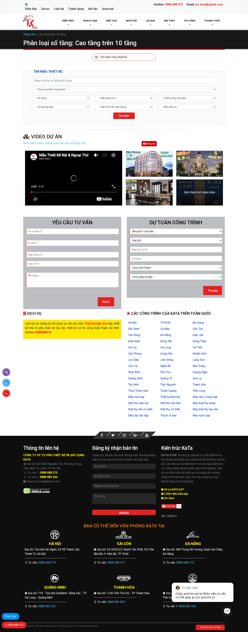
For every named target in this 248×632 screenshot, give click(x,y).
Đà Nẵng (165, 335)
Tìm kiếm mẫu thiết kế (113, 57)
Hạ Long (165, 347)
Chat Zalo (10, 616)
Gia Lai (132, 347)
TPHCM (165, 322)
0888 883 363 (49, 477)
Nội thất (169, 20)
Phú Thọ (165, 372)
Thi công (190, 20)
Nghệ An (165, 366)
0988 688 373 (174, 4)
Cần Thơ (198, 329)
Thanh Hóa (199, 384)
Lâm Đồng (166, 360)
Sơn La (197, 378)
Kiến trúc (68, 20)
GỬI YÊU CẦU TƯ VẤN (210, 627)
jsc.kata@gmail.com (209, 4)
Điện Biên (134, 341)
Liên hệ (59, 9)
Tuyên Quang (168, 390)
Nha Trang (199, 366)
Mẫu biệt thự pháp (204, 403)
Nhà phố (131, 20)
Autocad (107, 9)
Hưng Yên (166, 353)
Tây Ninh (133, 384)
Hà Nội (132, 322)
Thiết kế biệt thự (170, 397)
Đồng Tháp (199, 341)
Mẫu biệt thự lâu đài (205, 409)
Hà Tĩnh (197, 347)
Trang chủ (29, 34)
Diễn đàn (31, 9)
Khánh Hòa (199, 353)
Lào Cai (133, 366)
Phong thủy (212, 20)
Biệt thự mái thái (170, 403)
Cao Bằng (134, 335)
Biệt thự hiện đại (138, 403)
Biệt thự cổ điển (170, 409)
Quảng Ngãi (200, 372)
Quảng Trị (166, 378)
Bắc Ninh (133, 329)
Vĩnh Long (199, 390)
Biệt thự (111, 20)
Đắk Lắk (198, 335)
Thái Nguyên (168, 384)
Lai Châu (133, 360)
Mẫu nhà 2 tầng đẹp (205, 397)
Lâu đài (150, 20)
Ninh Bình (134, 372)
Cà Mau (165, 329)
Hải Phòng (134, 353)
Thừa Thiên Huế (138, 390)
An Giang (198, 322)
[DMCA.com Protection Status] (36, 491)
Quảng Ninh (135, 378)
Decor (45, 9)
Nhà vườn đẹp (201, 415)
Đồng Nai (166, 341)
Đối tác (93, 9)
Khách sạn (90, 20)
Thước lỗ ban (168, 415)
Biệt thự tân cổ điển (140, 409)
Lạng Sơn (199, 360)
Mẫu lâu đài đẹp (138, 415)
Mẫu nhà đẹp (136, 397)
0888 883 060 (116, 602)
